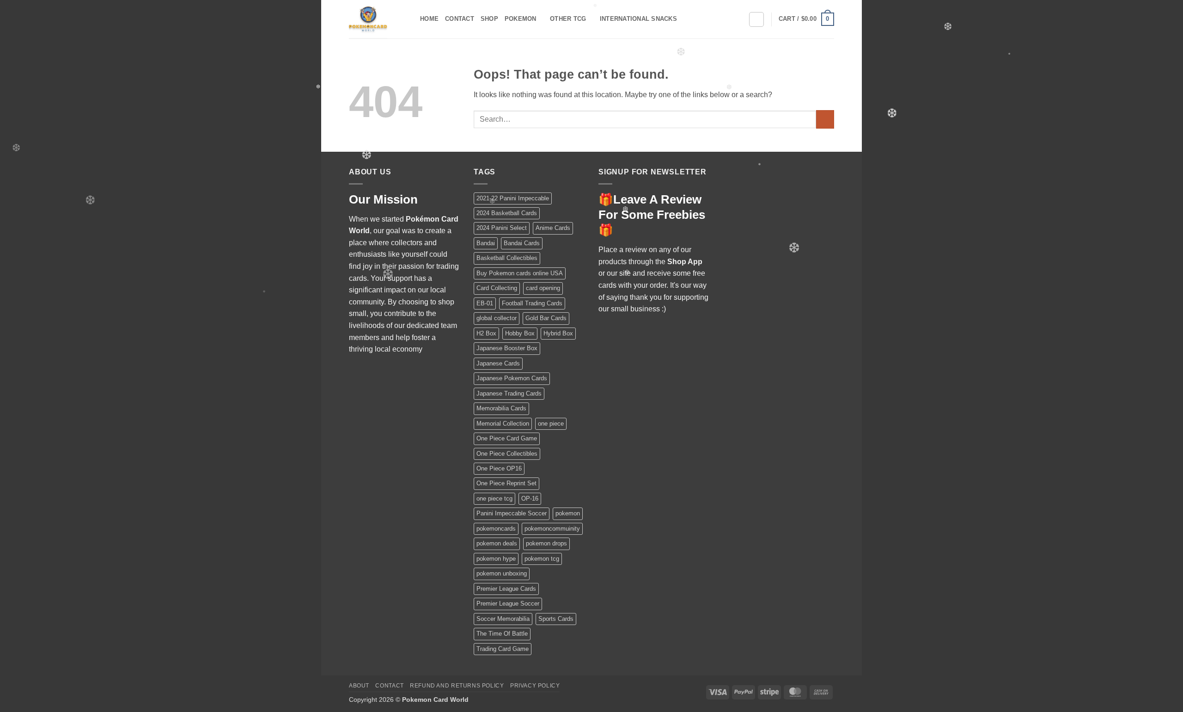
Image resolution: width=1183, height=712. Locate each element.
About (359, 685)
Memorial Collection (502, 423)
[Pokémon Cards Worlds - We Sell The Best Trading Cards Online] (377, 19)
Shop (489, 18)
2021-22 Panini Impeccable (512, 198)
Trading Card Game (502, 648)
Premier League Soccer (507, 603)
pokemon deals (496, 543)
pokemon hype (496, 558)
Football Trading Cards (532, 303)
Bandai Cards (522, 243)
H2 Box (486, 333)
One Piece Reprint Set (506, 483)
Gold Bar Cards (546, 318)
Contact (459, 18)
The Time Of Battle (502, 633)
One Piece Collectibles (506, 453)
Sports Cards (555, 618)
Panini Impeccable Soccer (511, 513)
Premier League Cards (506, 588)
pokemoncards (496, 528)
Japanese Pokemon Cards (511, 378)
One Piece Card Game (506, 438)
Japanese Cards (498, 363)
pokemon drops (546, 543)
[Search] (756, 19)
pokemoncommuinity (552, 528)
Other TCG (568, 18)
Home (429, 18)
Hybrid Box (558, 333)
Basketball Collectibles (506, 257)
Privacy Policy (535, 685)
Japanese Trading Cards (509, 393)
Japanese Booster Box (506, 348)
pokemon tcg (541, 558)
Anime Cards (553, 227)
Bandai (485, 243)
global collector (496, 318)
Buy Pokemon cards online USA (519, 273)
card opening (543, 288)
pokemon (567, 513)
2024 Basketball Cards (506, 213)
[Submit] (825, 119)
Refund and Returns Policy (457, 685)
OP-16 (529, 498)
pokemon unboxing (501, 573)
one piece (551, 423)
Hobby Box (520, 333)
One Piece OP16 (499, 468)
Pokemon (521, 18)
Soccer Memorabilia (503, 618)
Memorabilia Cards (501, 408)
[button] (806, 19)
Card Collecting (496, 288)
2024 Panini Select (501, 227)
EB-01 (484, 303)
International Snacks (638, 18)
